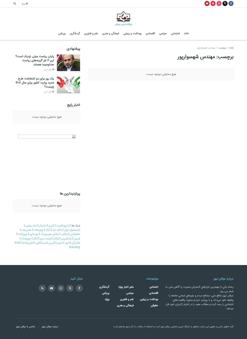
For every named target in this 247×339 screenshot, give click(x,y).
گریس (51, 243)
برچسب (222, 48)
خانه (186, 33)
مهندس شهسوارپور (206, 48)
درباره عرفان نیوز (50, 327)
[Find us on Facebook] (79, 288)
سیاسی (163, 33)
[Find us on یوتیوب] (207, 3)
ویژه (107, 299)
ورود (23, 3)
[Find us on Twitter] (70, 288)
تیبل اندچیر (63, 243)
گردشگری (75, 33)
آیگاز (48, 230)
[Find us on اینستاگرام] (219, 3)
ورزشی (62, 33)
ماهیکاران (75, 234)
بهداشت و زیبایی (132, 33)
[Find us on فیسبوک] (230, 3)
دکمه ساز (57, 230)
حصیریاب (26, 230)
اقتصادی (150, 33)
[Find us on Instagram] (60, 288)
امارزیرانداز (28, 243)
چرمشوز (34, 234)
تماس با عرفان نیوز (25, 327)
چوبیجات (39, 230)
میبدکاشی (41, 243)
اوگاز (56, 238)
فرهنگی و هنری (110, 33)
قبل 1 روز (48, 69)
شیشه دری (46, 238)
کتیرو (51, 225)
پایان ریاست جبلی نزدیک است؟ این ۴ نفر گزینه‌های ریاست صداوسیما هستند (34, 60)
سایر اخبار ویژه (126, 287)
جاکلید (64, 234)
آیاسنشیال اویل (72, 230)
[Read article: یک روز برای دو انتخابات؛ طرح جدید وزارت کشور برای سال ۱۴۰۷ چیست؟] (68, 85)
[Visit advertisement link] (47, 159)
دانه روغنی (31, 225)
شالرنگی (75, 243)
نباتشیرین (66, 238)
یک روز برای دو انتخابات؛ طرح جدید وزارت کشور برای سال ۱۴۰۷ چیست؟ (35, 82)
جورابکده (23, 234)
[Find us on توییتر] (225, 3)
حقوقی (154, 305)
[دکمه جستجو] (15, 3)
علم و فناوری (91, 33)
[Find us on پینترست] (213, 3)
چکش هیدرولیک (50, 234)
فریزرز (77, 238)
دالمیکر (43, 225)
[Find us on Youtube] (51, 288)
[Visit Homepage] (123, 17)
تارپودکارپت (62, 225)
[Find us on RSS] (42, 288)
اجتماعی (175, 33)
